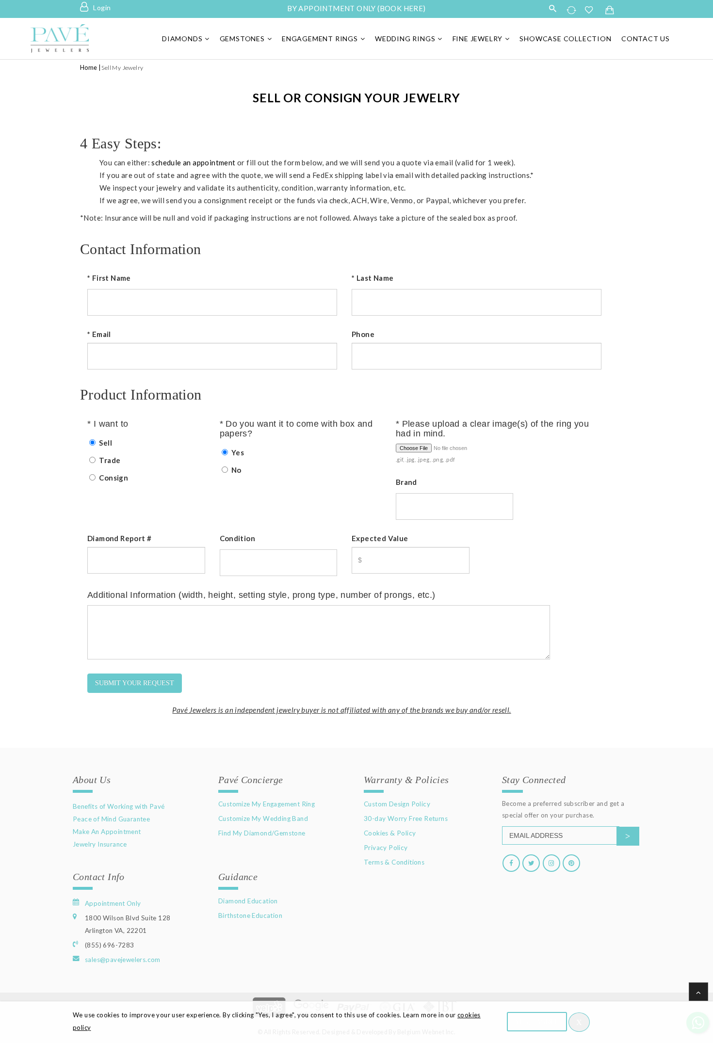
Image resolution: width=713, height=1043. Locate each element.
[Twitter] (531, 863)
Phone (363, 334)
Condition (238, 538)
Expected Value (380, 538)
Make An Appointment (107, 831)
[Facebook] (511, 863)
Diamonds (182, 38)
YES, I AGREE (537, 1022)
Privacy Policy (386, 847)
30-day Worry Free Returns (406, 818)
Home (88, 67)
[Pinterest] (571, 863)
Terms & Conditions (394, 862)
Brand (406, 482)
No (236, 469)
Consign (112, 477)
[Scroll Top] (698, 992)
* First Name (109, 277)
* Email (99, 334)
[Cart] (609, 10)
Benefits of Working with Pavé (119, 806)
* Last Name (372, 277)
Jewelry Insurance (100, 844)
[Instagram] (551, 863)
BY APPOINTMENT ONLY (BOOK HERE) (356, 8)
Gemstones (242, 38)
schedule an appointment (193, 162)
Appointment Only (113, 903)
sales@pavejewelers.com (123, 959)
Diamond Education (248, 901)
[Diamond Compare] (573, 10)
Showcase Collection (565, 38)
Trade (108, 460)
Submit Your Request (134, 683)
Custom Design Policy (397, 804)
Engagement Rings (320, 38)
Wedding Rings (405, 38)
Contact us (645, 38)
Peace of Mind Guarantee (111, 819)
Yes (237, 452)
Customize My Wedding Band (263, 818)
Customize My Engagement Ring (266, 804)
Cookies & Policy (390, 833)
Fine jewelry (478, 38)
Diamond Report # (119, 538)
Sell (104, 442)
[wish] (592, 10)
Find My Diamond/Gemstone (262, 833)
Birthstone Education (250, 915)
